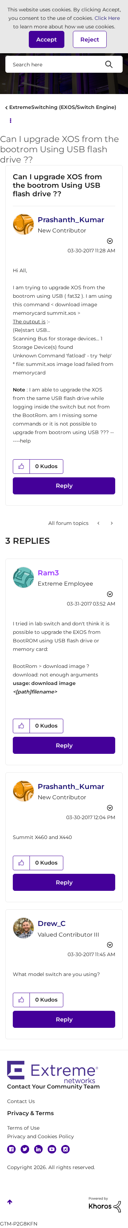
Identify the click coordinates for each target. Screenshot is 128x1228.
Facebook (11, 1149)
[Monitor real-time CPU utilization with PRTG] (99, 523)
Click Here (107, 18)
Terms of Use (23, 1128)
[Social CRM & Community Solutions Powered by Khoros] (105, 1204)
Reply (64, 485)
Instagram (65, 1149)
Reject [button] (89, 39)
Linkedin (38, 1149)
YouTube (52, 1149)
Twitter (25, 1149)
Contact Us (21, 1101)
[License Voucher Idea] (111, 523)
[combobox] (64, 64)
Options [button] (10, 119)
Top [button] (10, 1202)
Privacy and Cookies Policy (40, 1136)
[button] (46, 39)
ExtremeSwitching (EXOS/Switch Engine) (62, 107)
